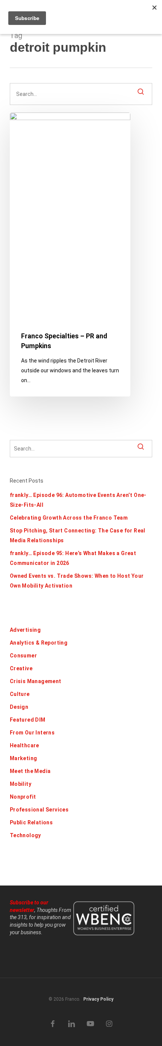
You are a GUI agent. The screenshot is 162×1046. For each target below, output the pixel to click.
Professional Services (39, 810)
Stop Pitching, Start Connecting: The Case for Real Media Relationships (77, 535)
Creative (21, 668)
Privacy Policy (98, 999)
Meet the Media (30, 771)
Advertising (25, 630)
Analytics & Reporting (38, 643)
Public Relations (31, 822)
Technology (25, 835)
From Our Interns (32, 733)
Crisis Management (35, 681)
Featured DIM (28, 720)
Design (19, 707)
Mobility (20, 784)
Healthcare (24, 745)
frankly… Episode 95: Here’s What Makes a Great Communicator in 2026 (73, 558)
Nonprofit (23, 797)
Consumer (23, 656)
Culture (20, 694)
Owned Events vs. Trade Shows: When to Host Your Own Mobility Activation (77, 581)
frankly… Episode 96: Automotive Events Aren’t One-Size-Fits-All (78, 500)
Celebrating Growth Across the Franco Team (69, 518)
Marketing (23, 758)
